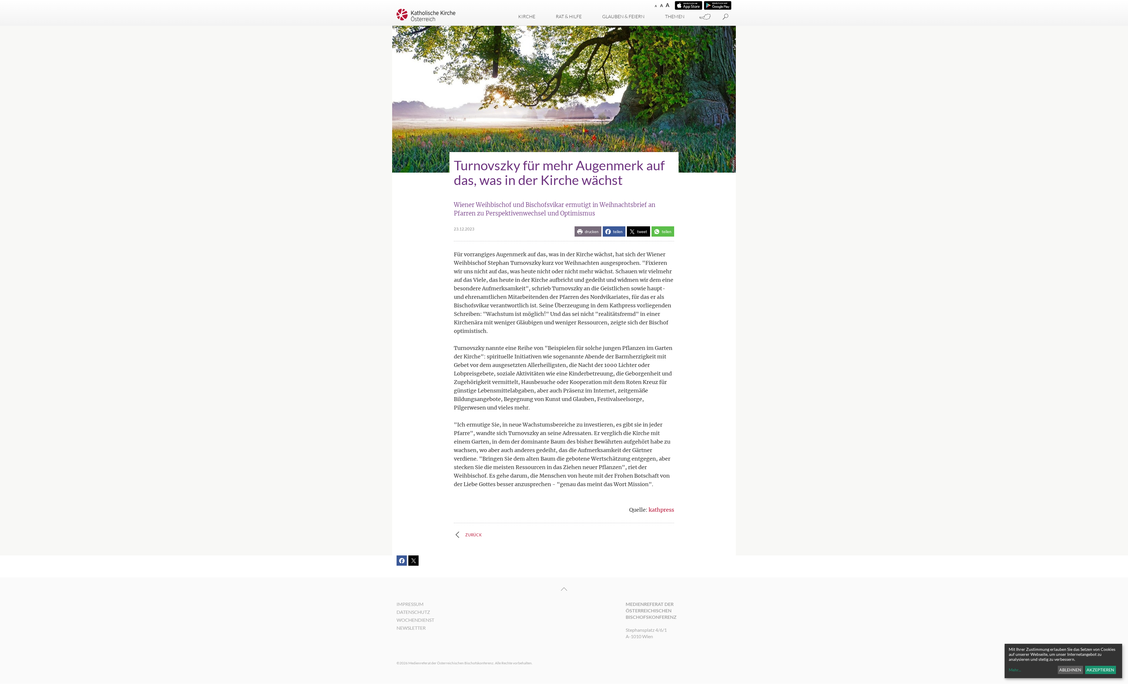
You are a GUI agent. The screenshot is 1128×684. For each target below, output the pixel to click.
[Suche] (725, 17)
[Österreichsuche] (705, 17)
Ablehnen (1070, 669)
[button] (588, 231)
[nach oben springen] (564, 589)
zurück (473, 535)
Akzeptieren (1100, 669)
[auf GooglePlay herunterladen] (717, 5)
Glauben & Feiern (623, 16)
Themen (674, 16)
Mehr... (1015, 669)
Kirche (526, 16)
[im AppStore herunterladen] (688, 5)
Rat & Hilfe (569, 16)
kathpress (661, 509)
